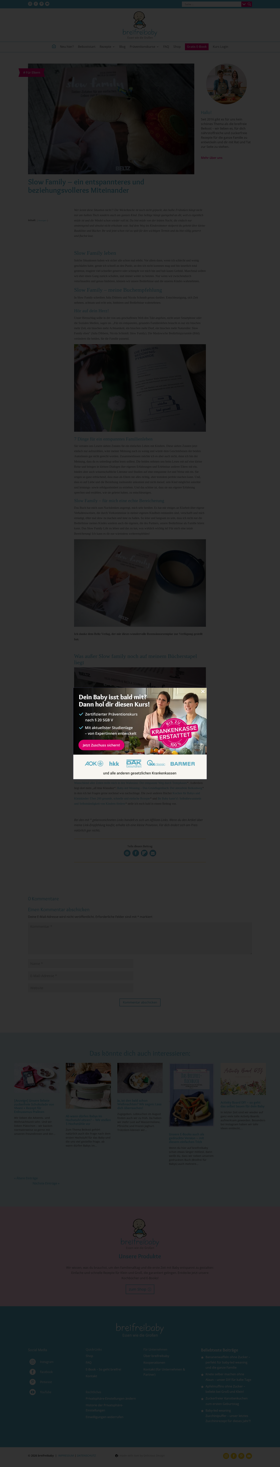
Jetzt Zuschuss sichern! (101, 745)
